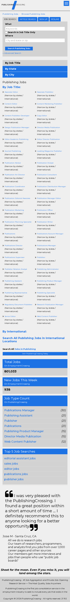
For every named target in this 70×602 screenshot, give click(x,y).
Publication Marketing (14, 210)
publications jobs (16, 474)
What (8, 24)
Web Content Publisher (20, 441)
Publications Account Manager (50, 234)
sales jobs (11, 463)
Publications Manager (19, 410)
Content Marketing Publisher (49, 104)
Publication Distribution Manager (51, 186)
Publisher (10, 420)
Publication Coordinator (15, 186)
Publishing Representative (16, 293)
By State (10, 68)
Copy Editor (42, 116)
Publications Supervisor (14, 257)
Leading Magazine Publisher (49, 151)
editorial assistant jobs (20, 458)
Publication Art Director (15, 175)
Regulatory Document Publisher (18, 304)
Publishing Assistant (18, 415)
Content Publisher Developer (17, 116)
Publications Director (13, 245)
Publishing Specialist (46, 293)
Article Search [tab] (28, 19)
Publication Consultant (47, 175)
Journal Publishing (13, 151)
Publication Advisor (13, 163)
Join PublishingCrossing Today (35, 354)
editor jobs (11, 468)
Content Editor (11, 104)
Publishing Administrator (48, 269)
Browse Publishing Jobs (33, 14)
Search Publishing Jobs (19, 48)
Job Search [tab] (10, 19)
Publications (12, 426)
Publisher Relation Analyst (16, 269)
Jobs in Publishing (25, 349)
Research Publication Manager (50, 304)
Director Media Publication (22, 436)
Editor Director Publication (48, 139)
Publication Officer (45, 210)
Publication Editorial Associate (17, 198)
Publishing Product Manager (24, 431)
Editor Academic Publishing (16, 139)
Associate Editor (11, 92)
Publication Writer (45, 222)
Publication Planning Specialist (18, 222)
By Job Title (12, 62)
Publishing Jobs (10, 14)
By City (9, 74)
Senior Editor (10, 316)
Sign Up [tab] (43, 19)
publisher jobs (14, 479)
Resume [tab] (55, 19)
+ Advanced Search (12, 53)
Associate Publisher (45, 92)
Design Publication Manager (17, 127)
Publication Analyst (45, 163)
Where (9, 35)
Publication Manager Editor (49, 198)
